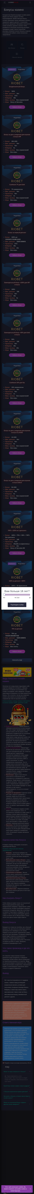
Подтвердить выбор (17, 604)
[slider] (4, 594)
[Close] (30, 1189)
